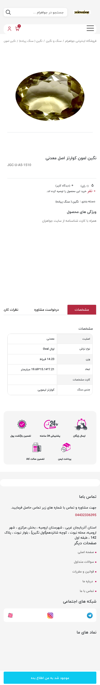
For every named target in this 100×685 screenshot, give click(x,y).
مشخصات (82, 310)
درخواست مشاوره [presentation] (46, 310)
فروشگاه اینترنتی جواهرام (81, 41)
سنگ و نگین (54, 41)
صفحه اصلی (86, 552)
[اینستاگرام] (50, 615)
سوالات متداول (84, 562)
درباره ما (88, 581)
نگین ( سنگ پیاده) (30, 41)
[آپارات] (10, 615)
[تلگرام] (90, 615)
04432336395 (86, 515)
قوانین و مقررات (83, 571)
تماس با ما (87, 591)
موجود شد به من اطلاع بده (50, 678)
